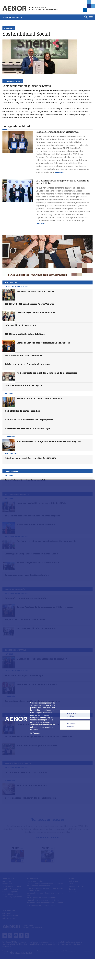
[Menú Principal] (91, 17)
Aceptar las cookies (72, 715)
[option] (47, 255)
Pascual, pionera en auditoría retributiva (57, 132)
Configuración (36, 733)
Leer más (59, 171)
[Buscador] (86, 17)
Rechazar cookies (71, 725)
